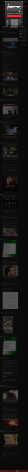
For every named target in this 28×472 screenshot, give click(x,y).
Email (11, 7)
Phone (18, 7)
